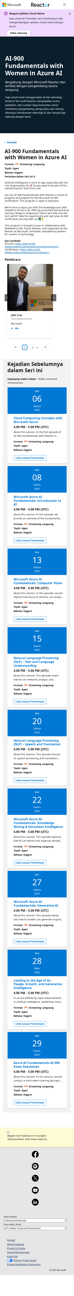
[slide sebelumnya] (7, 297)
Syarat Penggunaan (18, 1252)
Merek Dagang (15, 1244)
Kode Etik (12, 1256)
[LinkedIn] (35, 1204)
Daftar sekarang (18, 33)
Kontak (11, 1240)
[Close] (69, 13)
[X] (35, 1180)
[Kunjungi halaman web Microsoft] (11, 4)
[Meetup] (35, 1168)
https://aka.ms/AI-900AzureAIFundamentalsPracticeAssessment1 (32, 245)
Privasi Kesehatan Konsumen (24, 1264)
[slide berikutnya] (53, 297)
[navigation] (16, 347)
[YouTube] (35, 1192)
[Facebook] (35, 1156)
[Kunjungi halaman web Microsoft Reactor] (40, 4)
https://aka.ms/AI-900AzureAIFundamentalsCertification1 (27, 251)
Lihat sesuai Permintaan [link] (29, 457)
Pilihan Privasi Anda (24, 1260)
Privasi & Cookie (16, 1248)
